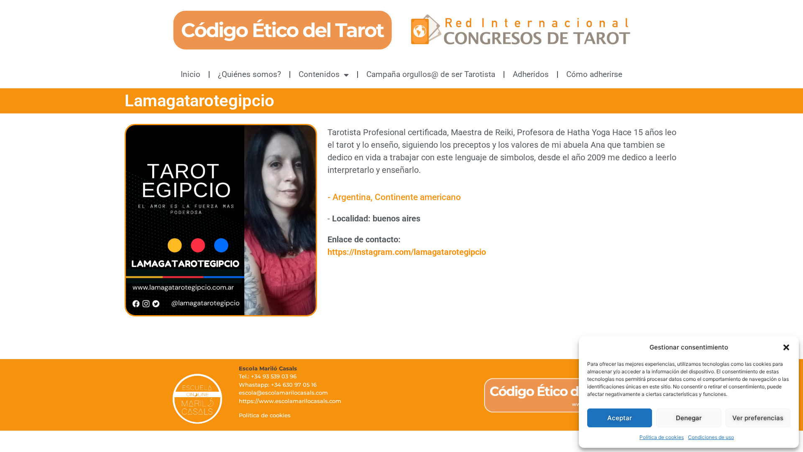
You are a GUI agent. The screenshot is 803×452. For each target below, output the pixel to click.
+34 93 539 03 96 (274, 376)
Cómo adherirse (594, 74)
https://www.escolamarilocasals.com (290, 401)
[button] (786, 347)
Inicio (190, 74)
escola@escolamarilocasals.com (283, 392)
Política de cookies (661, 437)
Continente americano (418, 197)
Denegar (689, 418)
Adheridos (531, 74)
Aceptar (619, 418)
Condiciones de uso (711, 437)
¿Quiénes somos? (249, 74)
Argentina (351, 197)
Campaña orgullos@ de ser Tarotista (430, 74)
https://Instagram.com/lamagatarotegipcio (406, 252)
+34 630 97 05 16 (294, 384)
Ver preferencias (757, 418)
